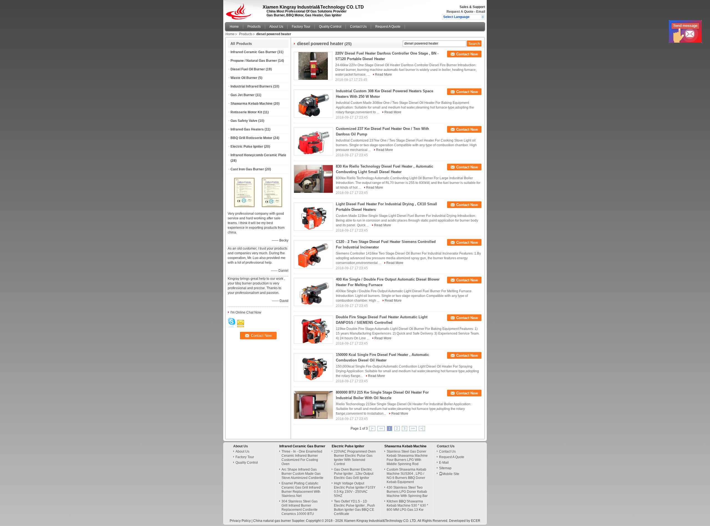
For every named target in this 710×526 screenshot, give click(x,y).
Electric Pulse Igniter (246, 146)
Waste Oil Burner (243, 78)
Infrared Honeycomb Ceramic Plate (258, 155)
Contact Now (467, 54)
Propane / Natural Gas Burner (253, 61)
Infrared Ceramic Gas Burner (253, 52)
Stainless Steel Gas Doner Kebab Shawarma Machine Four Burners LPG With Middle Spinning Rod (407, 458)
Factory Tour (301, 27)
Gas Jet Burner (242, 95)
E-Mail (444, 463)
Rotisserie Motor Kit (246, 112)
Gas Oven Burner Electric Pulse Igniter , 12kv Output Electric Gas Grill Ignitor (353, 474)
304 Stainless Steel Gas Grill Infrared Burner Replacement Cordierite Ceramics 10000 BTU (300, 507)
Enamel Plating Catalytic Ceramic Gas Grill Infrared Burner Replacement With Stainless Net (301, 489)
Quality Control (330, 27)
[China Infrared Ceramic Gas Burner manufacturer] (240, 9)
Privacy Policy (240, 521)
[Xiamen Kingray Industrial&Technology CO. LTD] (483, 16)
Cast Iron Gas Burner (247, 169)
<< (381, 428)
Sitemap (445, 468)
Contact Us (358, 27)
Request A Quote (460, 12)
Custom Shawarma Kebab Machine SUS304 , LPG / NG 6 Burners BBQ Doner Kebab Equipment (406, 476)
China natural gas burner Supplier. (279, 521)
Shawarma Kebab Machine (251, 104)
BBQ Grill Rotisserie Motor (251, 138)
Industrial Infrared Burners (251, 86)
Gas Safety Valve (243, 121)
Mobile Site (450, 474)
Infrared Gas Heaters (247, 129)
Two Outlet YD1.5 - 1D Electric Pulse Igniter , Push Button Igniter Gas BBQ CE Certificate (354, 507)
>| (421, 428)
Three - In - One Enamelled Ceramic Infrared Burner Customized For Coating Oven (302, 458)
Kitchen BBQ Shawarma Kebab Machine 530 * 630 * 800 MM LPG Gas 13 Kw (407, 505)
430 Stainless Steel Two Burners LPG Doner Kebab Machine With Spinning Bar (407, 492)
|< (372, 428)
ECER (475, 521)
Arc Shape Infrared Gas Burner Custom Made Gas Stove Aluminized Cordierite (302, 474)
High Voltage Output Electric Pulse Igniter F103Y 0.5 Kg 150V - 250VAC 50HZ (355, 489)
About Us (276, 27)
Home (234, 27)
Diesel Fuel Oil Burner (247, 69)
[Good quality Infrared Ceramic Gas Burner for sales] (244, 206)
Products (254, 27)
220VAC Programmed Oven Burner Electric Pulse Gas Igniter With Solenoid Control (355, 458)
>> (413, 428)
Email (480, 12)
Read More (383, 74)
